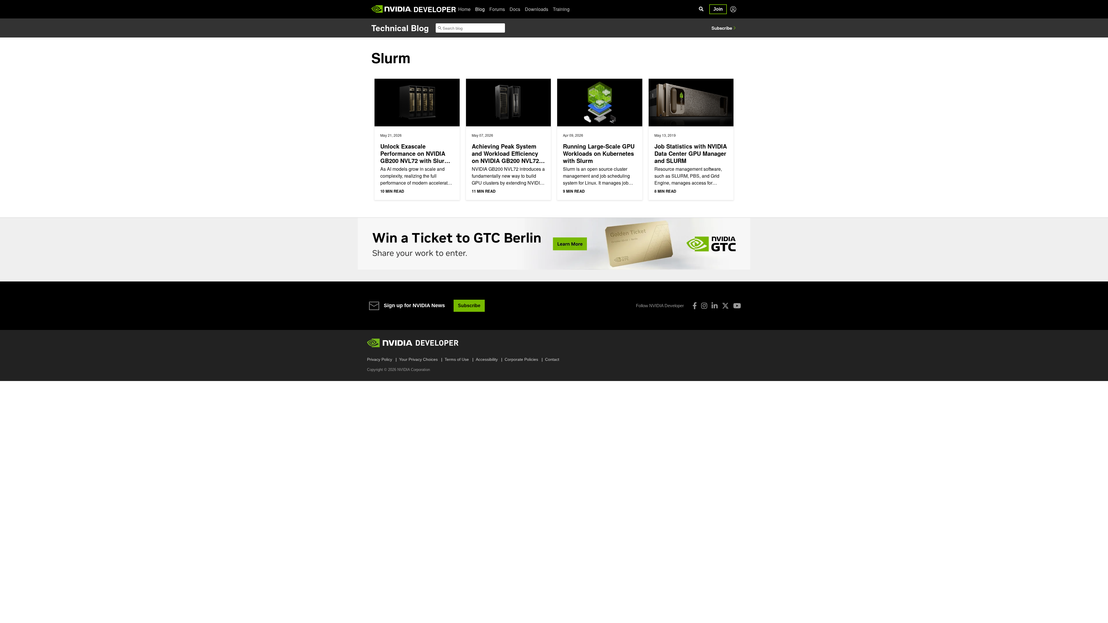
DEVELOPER (434, 9)
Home (464, 9)
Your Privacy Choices (418, 359)
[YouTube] (737, 305)
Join (718, 9)
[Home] (391, 9)
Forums (497, 9)
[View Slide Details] (554, 244)
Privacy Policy (379, 359)
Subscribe (722, 28)
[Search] (701, 9)
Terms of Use (457, 359)
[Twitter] (725, 305)
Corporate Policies (521, 359)
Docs (515, 9)
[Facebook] (694, 305)
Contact (552, 359)
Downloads (536, 9)
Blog (480, 9)
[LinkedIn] (715, 305)
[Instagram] (704, 305)
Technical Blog (400, 28)
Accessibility (487, 359)
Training (561, 9)
